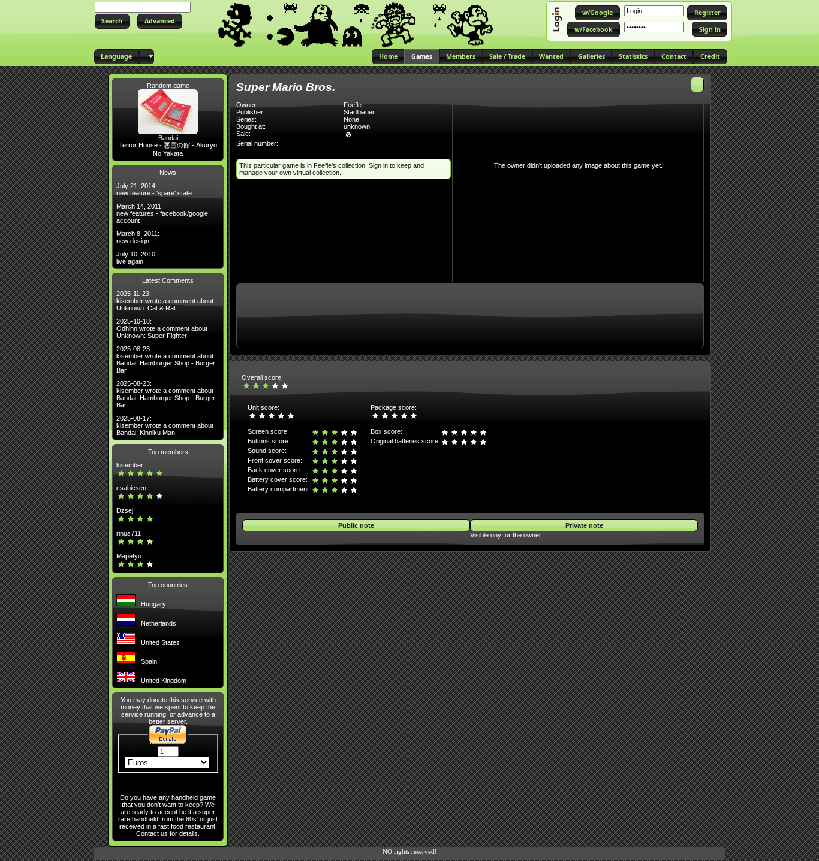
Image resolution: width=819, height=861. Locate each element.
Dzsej (124, 510)
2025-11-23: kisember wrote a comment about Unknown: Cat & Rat (164, 301)
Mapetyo (128, 556)
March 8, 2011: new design (137, 237)
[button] (112, 21)
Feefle (353, 104)
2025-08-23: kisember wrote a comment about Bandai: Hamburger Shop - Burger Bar (165, 359)
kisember (129, 465)
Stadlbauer (359, 112)
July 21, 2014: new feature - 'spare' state (154, 189)
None (351, 119)
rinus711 (128, 533)
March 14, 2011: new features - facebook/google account (162, 213)
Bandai (168, 137)
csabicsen (131, 487)
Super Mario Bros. (285, 87)
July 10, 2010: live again (136, 257)
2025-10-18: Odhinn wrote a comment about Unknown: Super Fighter (161, 328)
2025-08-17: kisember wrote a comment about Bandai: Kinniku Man (164, 425)
